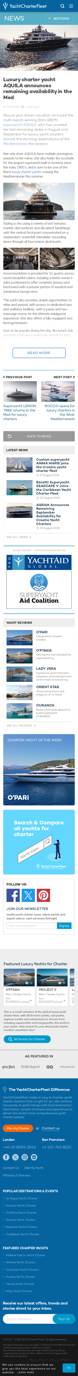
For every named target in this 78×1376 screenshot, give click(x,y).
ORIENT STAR (47, 687)
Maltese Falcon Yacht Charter (25, 1255)
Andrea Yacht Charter (20, 1277)
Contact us (50, 1128)
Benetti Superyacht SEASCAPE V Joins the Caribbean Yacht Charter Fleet (53, 487)
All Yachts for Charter (29, 1039)
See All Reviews (19, 725)
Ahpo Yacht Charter (19, 1291)
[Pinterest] (43, 895)
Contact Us (11, 1168)
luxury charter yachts (27, 172)
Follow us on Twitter (15, 1157)
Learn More (26, 1372)
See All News (17, 537)
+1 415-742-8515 (56, 1147)
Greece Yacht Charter (21, 1220)
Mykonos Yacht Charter (21, 1227)
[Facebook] (13, 895)
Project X (47, 990)
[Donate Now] (39, 582)
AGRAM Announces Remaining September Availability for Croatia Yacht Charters (52, 514)
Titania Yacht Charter (20, 1284)
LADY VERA (46, 669)
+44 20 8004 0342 (19, 1147)
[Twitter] (28, 895)
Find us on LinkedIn (34, 1157)
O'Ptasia (13, 990)
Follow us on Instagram (24, 1157)
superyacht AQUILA (20, 124)
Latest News (17, 450)
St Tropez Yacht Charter (22, 1198)
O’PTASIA (44, 650)
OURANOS (45, 705)
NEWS (14, 18)
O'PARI (41, 632)
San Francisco (53, 1140)
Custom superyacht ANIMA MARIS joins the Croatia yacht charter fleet (53, 465)
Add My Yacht (33, 1168)
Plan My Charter (18, 1128)
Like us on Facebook (6, 1157)
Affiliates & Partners (16, 1175)
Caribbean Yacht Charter (22, 1234)
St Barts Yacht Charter (21, 1212)
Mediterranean (15, 143)
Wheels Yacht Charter (20, 1262)
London (9, 1140)
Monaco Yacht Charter (21, 1205)
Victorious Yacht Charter (22, 1269)
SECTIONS (61, 19)
